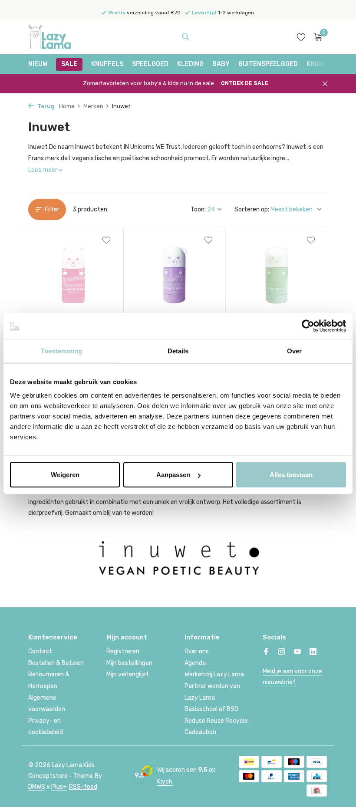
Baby (221, 64)
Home (67, 106)
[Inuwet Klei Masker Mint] (276, 273)
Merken (93, 106)
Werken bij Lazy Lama (214, 674)
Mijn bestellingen (129, 663)
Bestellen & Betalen (56, 663)
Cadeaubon (200, 732)
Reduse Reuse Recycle (216, 721)
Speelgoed (150, 64)
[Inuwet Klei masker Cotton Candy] (174, 273)
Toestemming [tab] (61, 350)
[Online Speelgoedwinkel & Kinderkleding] (55, 37)
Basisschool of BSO (211, 709)
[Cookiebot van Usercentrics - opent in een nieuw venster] (308, 325)
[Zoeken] (185, 37)
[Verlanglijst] (301, 37)
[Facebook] (266, 652)
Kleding (190, 64)
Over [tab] (294, 350)
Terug (45, 106)
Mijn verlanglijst (127, 674)
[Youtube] (297, 652)
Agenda (195, 663)
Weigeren (65, 474)
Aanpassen (173, 474)
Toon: (198, 209)
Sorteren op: (251, 209)
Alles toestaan (291, 474)
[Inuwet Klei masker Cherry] (72, 273)
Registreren (122, 651)
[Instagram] (281, 652)
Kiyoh (164, 781)
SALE (69, 64)
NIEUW (37, 64)
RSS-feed (83, 787)
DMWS (36, 787)
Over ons (197, 651)
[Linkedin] (313, 652)
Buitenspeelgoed (268, 64)
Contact (40, 651)
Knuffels (107, 64)
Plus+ (59, 787)
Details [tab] (178, 350)
